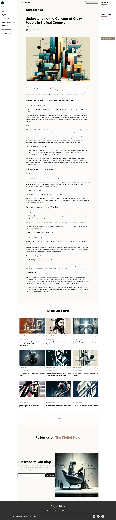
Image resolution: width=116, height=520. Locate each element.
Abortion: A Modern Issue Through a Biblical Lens (85, 406)
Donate (71, 510)
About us (57, 510)
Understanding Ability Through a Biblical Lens (59, 405)
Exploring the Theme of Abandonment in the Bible (32, 374)
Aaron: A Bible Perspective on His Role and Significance (58, 342)
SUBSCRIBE (50, 475)
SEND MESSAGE (107, 38)
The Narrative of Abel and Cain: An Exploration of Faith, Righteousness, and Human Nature (31, 343)
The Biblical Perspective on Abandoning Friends (84, 342)
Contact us (49, 510)
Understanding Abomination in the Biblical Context (85, 374)
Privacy (42, 510)
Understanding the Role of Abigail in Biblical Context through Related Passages (59, 374)
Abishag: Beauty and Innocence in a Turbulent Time (30, 406)
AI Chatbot (64, 510)
